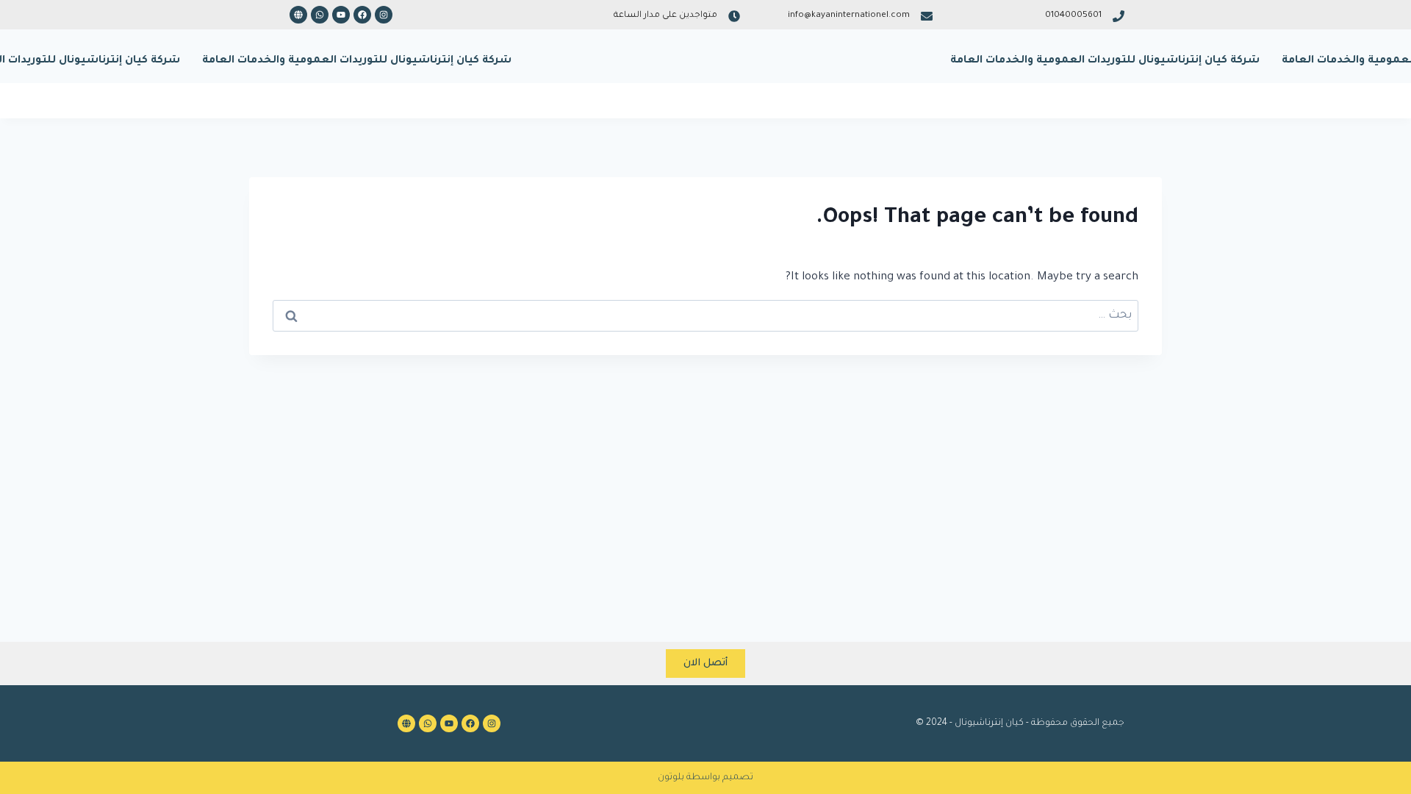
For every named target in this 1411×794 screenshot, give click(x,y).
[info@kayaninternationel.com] (927, 16)
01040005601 (1073, 16)
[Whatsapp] (319, 15)
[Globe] (298, 15)
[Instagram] (383, 15)
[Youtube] (341, 15)
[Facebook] (362, 15)
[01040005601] (1118, 16)
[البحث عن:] (705, 316)
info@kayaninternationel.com (849, 16)
